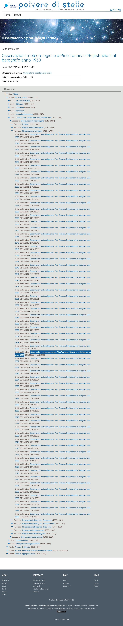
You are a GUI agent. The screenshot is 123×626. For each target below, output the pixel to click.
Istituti (17, 15)
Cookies (96, 583)
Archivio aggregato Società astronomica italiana (33, 550)
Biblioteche (5, 580)
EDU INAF (66, 583)
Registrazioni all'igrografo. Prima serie (37, 520)
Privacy (96, 586)
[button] (5, 93)
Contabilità (20, 107)
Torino (15, 94)
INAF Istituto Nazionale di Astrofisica (75, 606)
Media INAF (67, 586)
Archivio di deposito (22, 547)
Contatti (4, 595)
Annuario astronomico (24, 114)
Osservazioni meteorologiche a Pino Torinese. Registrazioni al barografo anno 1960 (53, 353)
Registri (25, 124)
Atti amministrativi (23, 101)
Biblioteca (19, 104)
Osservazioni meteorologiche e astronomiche (33, 117)
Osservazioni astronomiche (32, 537)
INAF (65, 580)
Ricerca (4, 592)
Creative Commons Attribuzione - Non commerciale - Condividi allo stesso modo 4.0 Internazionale (64, 608)
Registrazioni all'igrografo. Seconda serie (38, 523)
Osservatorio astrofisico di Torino (37, 73)
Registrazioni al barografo (32, 131)
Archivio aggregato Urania (25, 554)
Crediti (96, 580)
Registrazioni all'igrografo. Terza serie (37, 527)
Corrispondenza (22, 540)
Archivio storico (21, 97)
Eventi (4, 589)
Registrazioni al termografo (32, 128)
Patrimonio (20, 111)
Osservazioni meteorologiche (32, 121)
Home (7, 15)
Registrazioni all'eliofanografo (33, 534)
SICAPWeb (65, 619)
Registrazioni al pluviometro (33, 530)
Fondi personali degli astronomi (28, 544)
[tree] (48, 323)
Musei (4, 586)
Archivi (4, 583)
